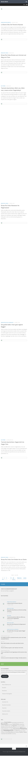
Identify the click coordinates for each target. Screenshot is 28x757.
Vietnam (9, 733)
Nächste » (19, 578)
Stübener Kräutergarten (7, 693)
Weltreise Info (5, 714)
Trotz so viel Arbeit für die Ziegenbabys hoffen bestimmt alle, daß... (14, 652)
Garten (23, 725)
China (23, 724)
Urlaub (6, 733)
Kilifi (16, 727)
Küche (18, 727)
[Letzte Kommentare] (20, 598)
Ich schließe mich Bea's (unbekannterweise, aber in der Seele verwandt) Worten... (13, 638)
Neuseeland (16, 729)
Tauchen (21, 732)
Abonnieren (4, 676)
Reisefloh (4, 687)
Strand (6, 732)
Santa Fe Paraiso (22, 730)
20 (13, 578)
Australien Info (5, 702)
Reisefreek (4, 690)
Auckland (2, 722)
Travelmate (3, 733)
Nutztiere (3, 86)
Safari (14, 730)
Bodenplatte (10, 724)
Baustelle (4, 724)
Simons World (4, 2)
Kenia (14, 727)
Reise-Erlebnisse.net (6, 684)
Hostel (2, 727)
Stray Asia (4, 708)
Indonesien (6, 727)
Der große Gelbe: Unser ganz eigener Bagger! (12, 325)
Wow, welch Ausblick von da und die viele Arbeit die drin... (12, 643)
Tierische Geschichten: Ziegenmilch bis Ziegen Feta (12, 443)
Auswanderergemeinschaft (15, 722)
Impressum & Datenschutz (19, 751)
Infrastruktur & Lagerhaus (7, 322)
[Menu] (26, 1)
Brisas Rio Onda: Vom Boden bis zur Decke (14, 559)
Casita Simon (15, 724)
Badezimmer (21, 722)
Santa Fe (17, 731)
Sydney (14, 732)
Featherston (3, 725)
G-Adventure (19, 725)
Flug (11, 725)
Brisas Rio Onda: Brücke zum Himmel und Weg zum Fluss (13, 56)
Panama (23, 728)
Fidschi (6, 725)
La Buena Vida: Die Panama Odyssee (12, 24)
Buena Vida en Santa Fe (6, 22)
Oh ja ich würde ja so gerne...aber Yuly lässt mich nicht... (12, 647)
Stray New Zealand (6, 711)
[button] (24, 4)
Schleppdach (3, 732)
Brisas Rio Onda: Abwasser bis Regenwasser (10, 206)
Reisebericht (8, 730)
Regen (2, 730)
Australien (7, 722)
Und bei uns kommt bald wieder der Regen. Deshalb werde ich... (14, 658)
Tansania (17, 732)
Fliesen (9, 725)
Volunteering (14, 733)
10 (10, 578)
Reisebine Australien (6, 705)
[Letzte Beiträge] (7, 598)
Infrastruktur (10, 727)
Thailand (25, 732)
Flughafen (14, 726)
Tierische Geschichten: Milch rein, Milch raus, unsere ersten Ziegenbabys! (13, 89)
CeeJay (20, 724)
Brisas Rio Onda (4, 53)
